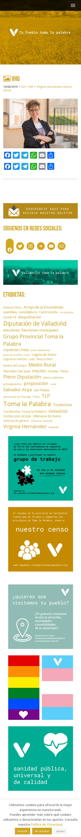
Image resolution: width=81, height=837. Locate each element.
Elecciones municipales (40, 330)
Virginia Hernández (24, 426)
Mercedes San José (16, 371)
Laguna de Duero (44, 355)
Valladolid (57, 411)
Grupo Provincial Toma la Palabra (33, 340)
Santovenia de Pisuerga (17, 396)
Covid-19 (9, 317)
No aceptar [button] (42, 831)
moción (39, 370)
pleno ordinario (53, 377)
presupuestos (12, 384)
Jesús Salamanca (40, 350)
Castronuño (48, 312)
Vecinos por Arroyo (17, 416)
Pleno (64, 371)
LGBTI (32, 359)
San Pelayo (41, 390)
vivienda (53, 427)
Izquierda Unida (16, 349)
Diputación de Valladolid (35, 323)
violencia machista (41, 420)
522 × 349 (27, 87)
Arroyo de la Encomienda (43, 307)
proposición (36, 383)
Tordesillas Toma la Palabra (24, 411)
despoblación (29, 316)
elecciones (11, 330)
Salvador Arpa (17, 389)
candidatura (28, 312)
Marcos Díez (45, 359)
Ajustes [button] (60, 831)
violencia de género (16, 421)
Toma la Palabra (27, 403)
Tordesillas (62, 404)
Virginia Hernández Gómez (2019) (37, 88)
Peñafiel (53, 371)
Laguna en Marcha (15, 359)
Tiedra (36, 396)
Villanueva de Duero (47, 416)
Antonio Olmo (12, 307)
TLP (46, 396)
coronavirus (66, 312)
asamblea (10, 312)
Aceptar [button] (22, 831)
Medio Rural (42, 364)
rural (53, 384)
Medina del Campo (15, 365)
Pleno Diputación (22, 377)
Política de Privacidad (46, 824)
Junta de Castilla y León (16, 354)
